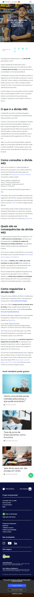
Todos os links (7, 532)
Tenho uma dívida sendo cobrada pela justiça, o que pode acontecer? (16, 399)
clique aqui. (28, 218)
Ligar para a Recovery (9, 517)
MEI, (15, 167)
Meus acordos (7, 502)
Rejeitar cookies (17, 593)
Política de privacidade (9, 529)
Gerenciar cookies (17, 590)
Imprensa (5, 525)
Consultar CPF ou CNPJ (9, 500)
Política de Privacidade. (17, 581)
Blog (4, 507)
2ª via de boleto (7, 504)
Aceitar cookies (17, 585)
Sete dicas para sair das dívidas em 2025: (15, 469)
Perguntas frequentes (9, 523)
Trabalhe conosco (8, 527)
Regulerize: (11, 320)
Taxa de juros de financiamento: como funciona (15, 435)
